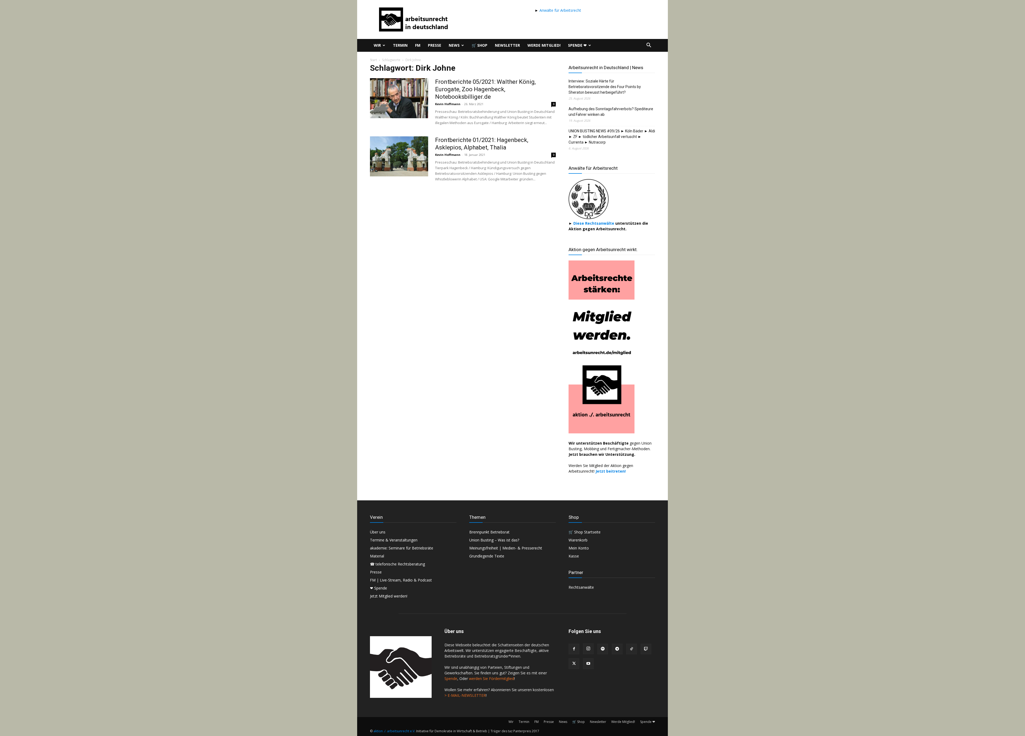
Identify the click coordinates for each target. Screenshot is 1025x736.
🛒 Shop (479, 45)
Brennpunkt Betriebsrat (489, 532)
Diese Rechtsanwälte (594, 223)
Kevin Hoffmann (447, 104)
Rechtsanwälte (581, 587)
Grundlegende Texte (486, 556)
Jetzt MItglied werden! (388, 596)
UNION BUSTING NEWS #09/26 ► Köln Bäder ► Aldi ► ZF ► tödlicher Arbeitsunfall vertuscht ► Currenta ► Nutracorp (612, 136)
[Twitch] (646, 649)
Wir (377, 45)
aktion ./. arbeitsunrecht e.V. (394, 731)
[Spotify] (602, 649)
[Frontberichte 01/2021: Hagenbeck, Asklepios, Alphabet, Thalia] (399, 156)
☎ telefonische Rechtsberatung (397, 564)
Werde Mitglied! (544, 45)
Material (377, 556)
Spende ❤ (577, 45)
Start (373, 60)
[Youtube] (588, 663)
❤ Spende (378, 588)
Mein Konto (579, 548)
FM (417, 45)
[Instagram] (588, 648)
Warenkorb (578, 540)
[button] (648, 45)
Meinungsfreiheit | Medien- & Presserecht (505, 548)
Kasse (574, 556)
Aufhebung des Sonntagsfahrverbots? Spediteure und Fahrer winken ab (611, 112)
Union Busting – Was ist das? (494, 540)
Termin (400, 45)
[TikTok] (631, 649)
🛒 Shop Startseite (585, 532)
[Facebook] (574, 649)
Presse (434, 45)
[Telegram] (617, 649)
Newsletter (507, 45)
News (454, 45)
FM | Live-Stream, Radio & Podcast (401, 580)
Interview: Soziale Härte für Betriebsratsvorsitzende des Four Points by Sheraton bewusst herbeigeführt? (605, 86)
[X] (574, 663)
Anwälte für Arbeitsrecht (559, 10)
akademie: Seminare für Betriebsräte (401, 548)
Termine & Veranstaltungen (393, 540)
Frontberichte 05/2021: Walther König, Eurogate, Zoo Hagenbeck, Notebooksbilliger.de (485, 89)
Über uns (377, 532)
